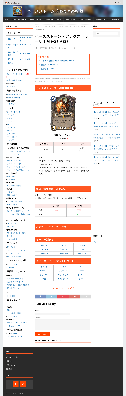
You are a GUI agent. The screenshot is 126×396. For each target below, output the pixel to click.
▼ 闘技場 (9, 59)
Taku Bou (54, 48)
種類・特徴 (11, 176)
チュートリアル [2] (14, 164)
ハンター (63, 245)
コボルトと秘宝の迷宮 (19, 19)
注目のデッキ (49, 19)
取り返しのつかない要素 (16, 233)
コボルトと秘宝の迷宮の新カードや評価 (57, 60)
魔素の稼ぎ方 (12, 195)
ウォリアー (82, 253)
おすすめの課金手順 (14, 201)
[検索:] (107, 33)
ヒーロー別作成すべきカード (18, 211)
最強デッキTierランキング (17, 94)
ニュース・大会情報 (85, 19)
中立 (44, 279)
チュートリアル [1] (14, 160)
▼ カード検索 (25, 59)
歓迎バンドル (12, 204)
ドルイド (43, 245)
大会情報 (10, 267)
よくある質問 (12, 239)
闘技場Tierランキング (15, 282)
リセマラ (10, 192)
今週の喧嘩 (11, 104)
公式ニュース (12, 264)
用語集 (9, 236)
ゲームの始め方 (13, 154)
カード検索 (115, 19)
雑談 (9, 310)
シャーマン (44, 253)
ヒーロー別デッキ (13, 112)
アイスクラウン (13, 253)
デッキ (59, 19)
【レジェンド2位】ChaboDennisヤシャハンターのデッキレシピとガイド (106, 115)
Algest (95, 242)
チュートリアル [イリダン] (17, 167)
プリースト (63, 249)
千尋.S (9, 322)
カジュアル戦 (12, 223)
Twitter (16, 322)
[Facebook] (16, 384)
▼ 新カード (10, 39)
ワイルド (82, 279)
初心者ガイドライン (102, 19)
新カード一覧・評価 (14, 74)
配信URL (24, 322)
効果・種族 (11, 179)
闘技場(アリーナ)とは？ (16, 278)
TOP (6, 19)
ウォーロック (63, 253)
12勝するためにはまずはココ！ (19, 285)
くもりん (10, 326)
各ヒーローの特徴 (14, 186)
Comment (38, 318)
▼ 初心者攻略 (25, 53)
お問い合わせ (10, 365)
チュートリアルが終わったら (18, 170)
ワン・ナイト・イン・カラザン (19, 250)
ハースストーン (66, 48)
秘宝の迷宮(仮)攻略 (14, 80)
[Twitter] (23, 384)
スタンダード (63, 279)
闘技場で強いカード (14, 288)
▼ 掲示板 (9, 63)
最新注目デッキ (47, 68)
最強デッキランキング (50, 64)
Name (37, 310)
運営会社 (9, 369)
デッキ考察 (11, 86)
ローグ (82, 249)
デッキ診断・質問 (14, 313)
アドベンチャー (70, 19)
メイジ (82, 245)
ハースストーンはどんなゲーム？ (19, 151)
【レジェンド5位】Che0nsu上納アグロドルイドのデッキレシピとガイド (106, 160)
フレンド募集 (12, 316)
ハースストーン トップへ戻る (63, 288)
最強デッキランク (35, 19)
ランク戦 (10, 226)
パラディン (44, 249)
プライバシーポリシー (13, 357)
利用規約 (9, 361)
